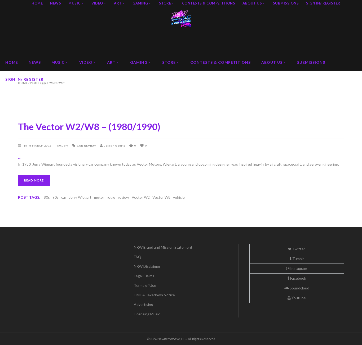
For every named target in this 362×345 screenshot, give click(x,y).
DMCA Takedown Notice (154, 295)
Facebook (297, 278)
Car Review (86, 145)
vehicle (179, 197)
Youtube (298, 298)
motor (99, 197)
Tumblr (298, 258)
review (123, 197)
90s (55, 197)
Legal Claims (144, 276)
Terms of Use (145, 285)
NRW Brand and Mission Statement (163, 247)
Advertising (143, 304)
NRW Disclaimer (147, 266)
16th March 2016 (38, 145)
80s (47, 197)
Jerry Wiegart (80, 197)
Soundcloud (299, 288)
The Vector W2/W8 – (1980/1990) (89, 126)
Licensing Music (147, 314)
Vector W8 (161, 197)
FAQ (137, 257)
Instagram (298, 268)
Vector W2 (141, 197)
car (63, 197)
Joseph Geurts (114, 145)
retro (111, 197)
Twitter (298, 249)
